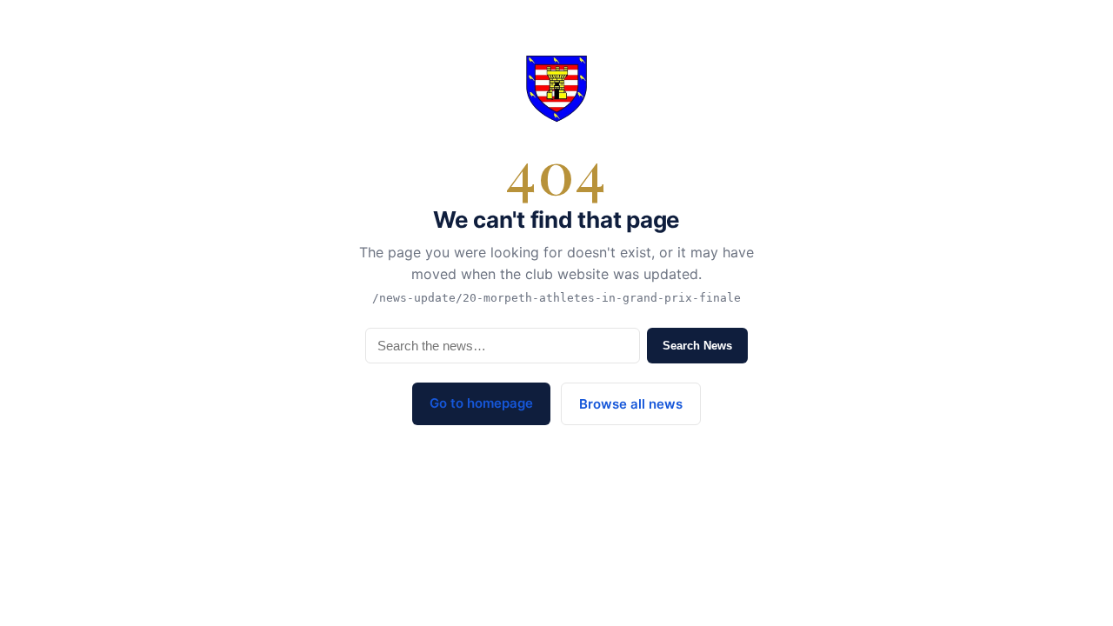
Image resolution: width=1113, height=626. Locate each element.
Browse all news (631, 404)
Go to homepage (481, 403)
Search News (697, 345)
